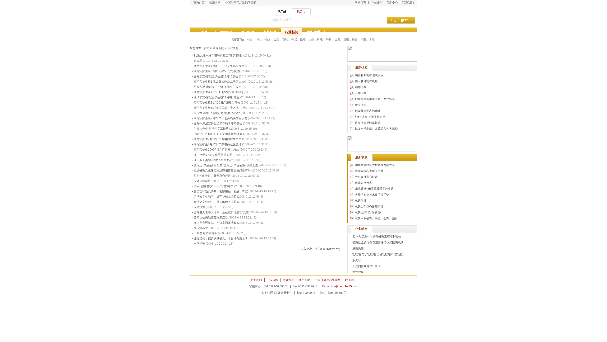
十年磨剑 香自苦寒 (205, 233)
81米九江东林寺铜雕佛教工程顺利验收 (218, 55)
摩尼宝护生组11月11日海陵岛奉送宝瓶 (218, 92)
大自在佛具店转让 (366, 177)
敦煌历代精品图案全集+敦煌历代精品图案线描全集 (226, 165)
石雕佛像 (360, 93)
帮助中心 (392, 2)
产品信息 (269, 32)
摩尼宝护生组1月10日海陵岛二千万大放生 (220, 81)
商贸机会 (226, 32)
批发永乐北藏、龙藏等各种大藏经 (376, 128)
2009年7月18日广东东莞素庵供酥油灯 (218, 134)
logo (213, 16)
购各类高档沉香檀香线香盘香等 (375, 165)
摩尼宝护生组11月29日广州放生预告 (217, 102)
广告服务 (376, 2)
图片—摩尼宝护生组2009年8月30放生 (218, 123)
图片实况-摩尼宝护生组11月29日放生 (217, 87)
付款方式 (288, 280)
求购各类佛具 (363, 183)
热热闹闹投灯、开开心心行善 (212, 175)
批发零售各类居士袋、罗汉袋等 (375, 99)
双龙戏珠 (358, 272)
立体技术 (199, 207)
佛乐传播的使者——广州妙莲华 (214, 186)
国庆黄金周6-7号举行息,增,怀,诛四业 (217, 113)
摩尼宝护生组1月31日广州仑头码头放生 (219, 66)
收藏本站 (215, 2)
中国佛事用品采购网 (327, 280)
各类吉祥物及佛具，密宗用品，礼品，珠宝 (221, 191)
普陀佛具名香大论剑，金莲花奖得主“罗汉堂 (221, 212)
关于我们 (256, 280)
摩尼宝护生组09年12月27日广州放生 (217, 71)
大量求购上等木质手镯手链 (372, 194)
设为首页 (199, 2)
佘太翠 (198, 60)
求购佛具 (360, 200)
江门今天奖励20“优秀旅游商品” (213, 155)
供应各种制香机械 (366, 81)
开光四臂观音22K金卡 (366, 266)
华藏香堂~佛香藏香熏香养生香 (374, 188)
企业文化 (233, 48)
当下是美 (199, 243)
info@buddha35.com (344, 286)
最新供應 (358, 248)
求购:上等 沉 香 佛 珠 (368, 212)
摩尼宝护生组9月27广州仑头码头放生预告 (220, 118)
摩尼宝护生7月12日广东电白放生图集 (217, 139)
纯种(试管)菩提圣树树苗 (370, 117)
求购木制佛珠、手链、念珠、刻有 (376, 218)
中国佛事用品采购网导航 (240, 2)
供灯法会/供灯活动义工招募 (211, 128)
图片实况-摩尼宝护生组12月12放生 (216, 76)
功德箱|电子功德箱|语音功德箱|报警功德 (377, 254)
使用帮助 (304, 280)
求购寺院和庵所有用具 (369, 171)
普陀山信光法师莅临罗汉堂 (211, 217)
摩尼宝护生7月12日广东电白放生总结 (217, 144)
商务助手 (313, 32)
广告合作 (272, 280)
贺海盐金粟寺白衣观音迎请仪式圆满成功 (378, 242)
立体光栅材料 (203, 181)
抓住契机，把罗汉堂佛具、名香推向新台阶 (221, 238)
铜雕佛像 (360, 87)
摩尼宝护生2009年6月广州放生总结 (216, 149)
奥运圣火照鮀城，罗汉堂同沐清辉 (215, 222)
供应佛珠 (360, 105)
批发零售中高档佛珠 (368, 111)
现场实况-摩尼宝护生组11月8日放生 (216, 97)
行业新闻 (291, 32)
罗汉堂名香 (201, 228)
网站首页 (360, 2)
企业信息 (248, 32)
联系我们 (408, 2)
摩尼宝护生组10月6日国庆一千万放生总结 (220, 107)
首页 (204, 32)
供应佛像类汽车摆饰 (368, 122)
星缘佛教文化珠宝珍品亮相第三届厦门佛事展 (222, 170)
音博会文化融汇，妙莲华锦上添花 (215, 196)
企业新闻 (218, 48)
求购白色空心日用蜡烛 (369, 206)
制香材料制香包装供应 (369, 75)
